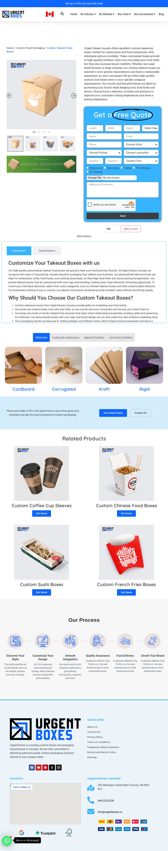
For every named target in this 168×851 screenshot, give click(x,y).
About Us (92, 727)
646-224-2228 (106, 800)
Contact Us (93, 732)
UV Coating (95, 172)
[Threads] (52, 767)
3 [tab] (44, 133)
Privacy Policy (95, 737)
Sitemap (92, 757)
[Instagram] (59, 767)
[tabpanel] (41, 94)
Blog (161, 14)
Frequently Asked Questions (103, 747)
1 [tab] (34, 133)
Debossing (113, 168)
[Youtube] (39, 767)
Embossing (95, 168)
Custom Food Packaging (30, 47)
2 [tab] (39, 133)
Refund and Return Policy (101, 752)
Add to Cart (131, 228)
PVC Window (143, 168)
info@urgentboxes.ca (110, 812)
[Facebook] (32, 767)
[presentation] (5, 3)
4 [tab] (49, 133)
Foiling (127, 168)
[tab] (19, 250)
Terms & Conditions (98, 742)
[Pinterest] (45, 767)
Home (73, 14)
